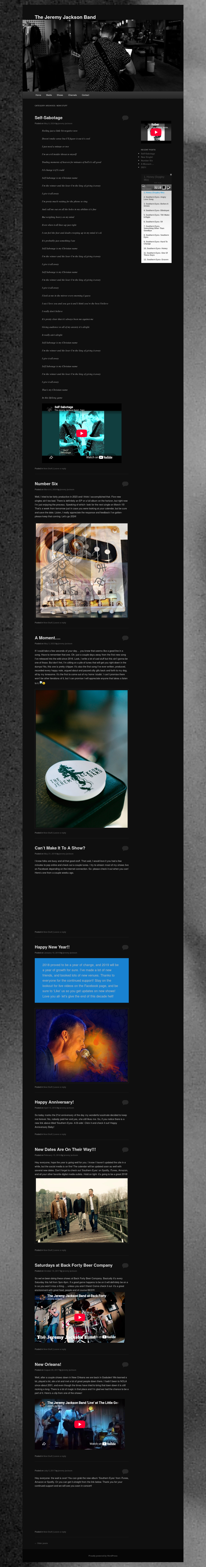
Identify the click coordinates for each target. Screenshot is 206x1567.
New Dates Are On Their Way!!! (65, 1149)
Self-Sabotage (48, 117)
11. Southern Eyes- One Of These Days (156, 254)
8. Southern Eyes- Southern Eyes (156, 236)
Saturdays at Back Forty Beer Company (73, 1265)
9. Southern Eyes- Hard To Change (156, 243)
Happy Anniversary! (54, 1102)
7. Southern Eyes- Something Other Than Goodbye (154, 228)
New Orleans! (48, 1364)
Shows (60, 94)
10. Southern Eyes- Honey (156, 248)
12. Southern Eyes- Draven (156, 259)
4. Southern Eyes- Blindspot (156, 210)
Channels (72, 94)
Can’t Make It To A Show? (60, 848)
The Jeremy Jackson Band (65, 16)
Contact (85, 94)
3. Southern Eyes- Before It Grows (156, 205)
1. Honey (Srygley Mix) (154, 192)
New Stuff (47, 468)
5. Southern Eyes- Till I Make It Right (156, 216)
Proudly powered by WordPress (103, 1555)
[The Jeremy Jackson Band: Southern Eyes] (52, 1506)
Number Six (46, 483)
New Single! (147, 156)
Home (38, 94)
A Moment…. (47, 638)
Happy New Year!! (52, 947)
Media (49, 94)
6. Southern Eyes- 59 (153, 222)
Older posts (41, 1543)
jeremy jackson (65, 123)
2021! (143, 167)
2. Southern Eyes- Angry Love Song (155, 198)
